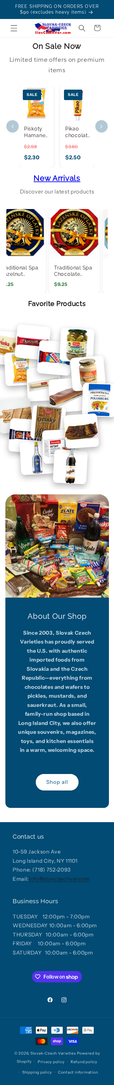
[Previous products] (12, 126)
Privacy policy (51, 1061)
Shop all (57, 782)
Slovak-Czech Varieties (53, 1053)
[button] (14, 27)
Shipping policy (37, 1072)
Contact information (78, 1072)
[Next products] (101, 126)
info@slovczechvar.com (59, 879)
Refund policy (84, 1061)
